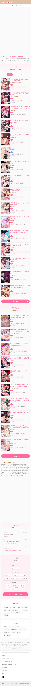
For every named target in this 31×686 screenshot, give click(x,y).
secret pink (12, 220)
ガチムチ (12, 169)
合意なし (22, 142)
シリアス (12, 238)
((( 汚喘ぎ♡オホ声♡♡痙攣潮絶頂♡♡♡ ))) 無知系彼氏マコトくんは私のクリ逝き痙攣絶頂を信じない (20, 331)
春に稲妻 (6, 615)
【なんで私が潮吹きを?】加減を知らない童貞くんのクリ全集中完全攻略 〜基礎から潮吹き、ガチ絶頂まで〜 (20, 386)
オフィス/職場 (24, 351)
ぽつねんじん (24, 610)
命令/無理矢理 (22, 114)
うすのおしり (15, 610)
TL (9, 5)
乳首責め (12, 154)
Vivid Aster (12, 110)
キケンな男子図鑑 (14, 96)
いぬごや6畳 (13, 401)
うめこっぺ (6, 629)
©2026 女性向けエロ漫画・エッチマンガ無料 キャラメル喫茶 (15, 683)
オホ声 (12, 114)
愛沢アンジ (6, 627)
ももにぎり (12, 247)
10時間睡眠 (12, 149)
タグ (21, 5)
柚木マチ (13, 627)
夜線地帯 (12, 206)
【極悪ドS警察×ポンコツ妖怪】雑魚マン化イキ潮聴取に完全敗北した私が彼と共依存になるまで (20, 108)
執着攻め (21, 197)
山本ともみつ (14, 629)
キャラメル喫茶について (7, 658)
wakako (19, 632)
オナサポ (18, 351)
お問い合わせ (5, 670)
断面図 (16, 588)
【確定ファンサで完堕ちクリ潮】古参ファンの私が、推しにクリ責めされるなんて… (19, 358)
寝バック (22, 154)
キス (21, 128)
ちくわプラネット (14, 179)
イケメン (12, 323)
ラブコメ (24, 87)
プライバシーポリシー (7, 661)
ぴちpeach (12, 165)
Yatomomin (6, 612)
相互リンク (4, 673)
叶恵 (11, 372)
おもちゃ (12, 265)
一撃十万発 (12, 123)
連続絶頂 (13, 578)
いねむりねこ (13, 137)
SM (11, 419)
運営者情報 (4, 667)
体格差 (17, 154)
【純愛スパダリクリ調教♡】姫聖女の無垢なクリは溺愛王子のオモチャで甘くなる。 (19, 400)
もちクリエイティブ (14, 333)
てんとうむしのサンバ (15, 289)
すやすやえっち (23, 447)
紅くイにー (12, 319)
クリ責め (12, 87)
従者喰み (12, 148)
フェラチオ (18, 87)
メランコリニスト (14, 234)
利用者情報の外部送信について (9, 664)
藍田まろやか (13, 192)
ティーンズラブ (18, 279)
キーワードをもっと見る (15, 594)
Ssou (12, 612)
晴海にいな (20, 627)
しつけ (17, 100)
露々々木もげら (7, 635)
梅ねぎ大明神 (7, 610)
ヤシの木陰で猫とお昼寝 (15, 82)
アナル (12, 365)
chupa (11, 346)
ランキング (17, 5)
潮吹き (22, 588)
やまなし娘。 (13, 429)
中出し (21, 100)
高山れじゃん (7, 632)
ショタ (17, 169)
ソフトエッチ (18, 238)
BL (12, 5)
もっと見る (16, 301)
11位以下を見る (15, 456)
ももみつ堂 (12, 275)
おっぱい (12, 128)
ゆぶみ (13, 632)
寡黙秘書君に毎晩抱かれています (18, 371)
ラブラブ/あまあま (25, 252)
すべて (9, 74)
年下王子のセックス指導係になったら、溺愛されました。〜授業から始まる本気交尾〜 (19, 427)
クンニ (12, 197)
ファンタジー (22, 224)
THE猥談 (12, 261)
